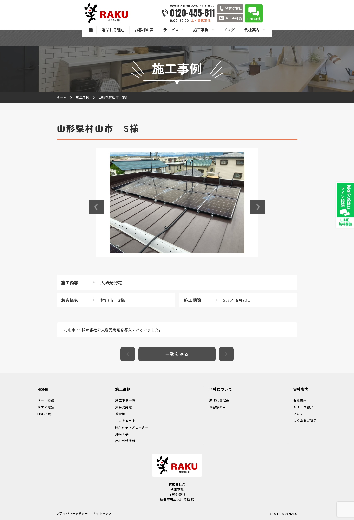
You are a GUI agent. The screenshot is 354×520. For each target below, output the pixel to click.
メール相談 (45, 400)
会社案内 (300, 400)
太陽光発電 (123, 407)
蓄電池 (120, 413)
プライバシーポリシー (72, 513)
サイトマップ (102, 513)
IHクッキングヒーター (131, 427)
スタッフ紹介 (303, 407)
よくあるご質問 (305, 420)
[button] (96, 207)
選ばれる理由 (219, 400)
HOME (42, 389)
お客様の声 (217, 407)
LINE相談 (44, 413)
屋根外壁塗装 (125, 440)
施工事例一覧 (125, 400)
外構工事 (122, 434)
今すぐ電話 (45, 407)
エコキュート (125, 420)
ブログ (298, 413)
